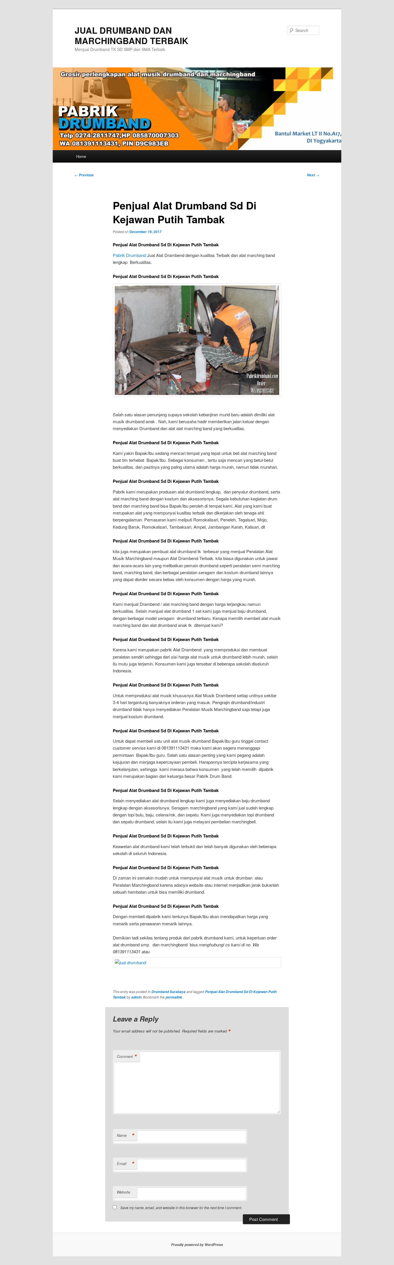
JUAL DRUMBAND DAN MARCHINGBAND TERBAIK (131, 35)
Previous (84, 174)
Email (125, 1163)
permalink (174, 997)
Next (313, 174)
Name (125, 1135)
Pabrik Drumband (129, 255)
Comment (127, 1056)
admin (136, 997)
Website (123, 1192)
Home (81, 156)
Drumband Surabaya (168, 991)
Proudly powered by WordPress (197, 1244)
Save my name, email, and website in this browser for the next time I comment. (181, 1207)
